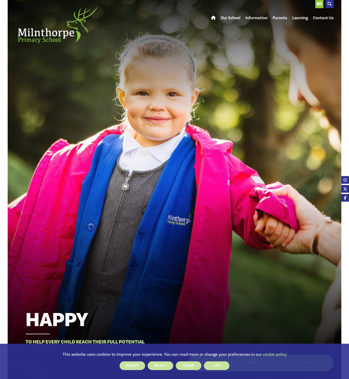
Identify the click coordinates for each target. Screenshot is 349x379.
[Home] (58, 24)
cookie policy (275, 354)
